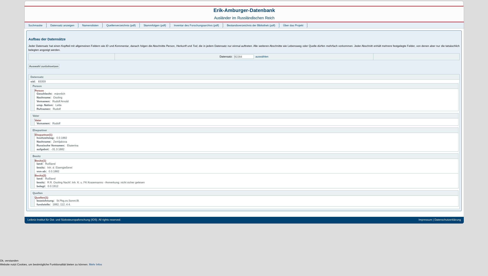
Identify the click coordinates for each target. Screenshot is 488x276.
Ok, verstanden (9, 260)
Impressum (425, 219)
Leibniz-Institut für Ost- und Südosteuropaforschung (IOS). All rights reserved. (74, 219)
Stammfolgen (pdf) (155, 25)
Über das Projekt (293, 25)
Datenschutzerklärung (447, 219)
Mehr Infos (95, 264)
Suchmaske (35, 25)
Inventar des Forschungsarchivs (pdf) (196, 25)
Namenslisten (90, 25)
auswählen (261, 56)
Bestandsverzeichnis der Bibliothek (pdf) (251, 25)
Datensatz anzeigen (62, 25)
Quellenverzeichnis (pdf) (121, 25)
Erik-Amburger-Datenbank (244, 10)
